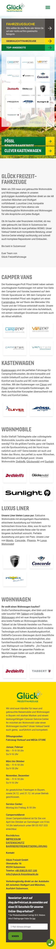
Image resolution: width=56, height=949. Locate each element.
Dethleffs (20, 461)
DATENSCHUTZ (15, 842)
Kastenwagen (8, 370)
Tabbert (25, 614)
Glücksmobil (33, 461)
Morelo (9, 540)
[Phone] (50, 943)
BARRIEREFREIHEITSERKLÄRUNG (26, 846)
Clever (43, 384)
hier (33, 918)
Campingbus (8, 302)
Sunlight (49, 461)
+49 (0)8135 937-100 (26, 870)
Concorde (20, 540)
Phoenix (31, 540)
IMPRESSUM (13, 839)
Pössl (4, 388)
